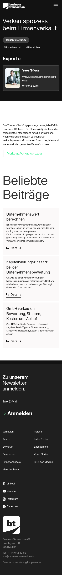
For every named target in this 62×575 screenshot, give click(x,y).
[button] (55, 5)
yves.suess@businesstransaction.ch (39, 79)
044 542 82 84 (30, 86)
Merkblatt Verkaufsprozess (25, 153)
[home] (14, 5)
